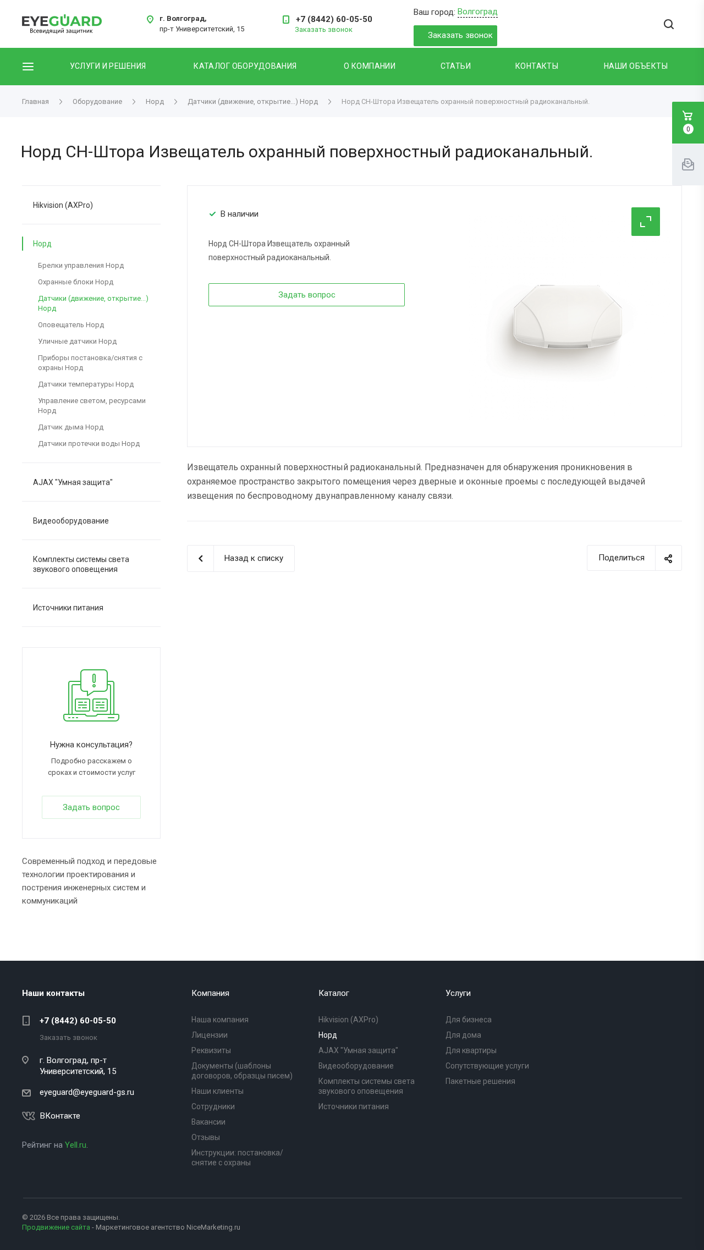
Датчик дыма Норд (70, 427)
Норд (42, 243)
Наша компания (220, 1019)
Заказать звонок (460, 35)
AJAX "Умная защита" (73, 482)
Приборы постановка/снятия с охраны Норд (90, 363)
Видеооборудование (71, 520)
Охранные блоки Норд (75, 282)
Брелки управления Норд (81, 265)
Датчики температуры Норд (86, 384)
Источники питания (68, 607)
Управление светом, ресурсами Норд (92, 406)
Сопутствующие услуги (487, 1065)
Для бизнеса (469, 1019)
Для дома (463, 1035)
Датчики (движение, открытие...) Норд (93, 303)
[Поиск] (669, 25)
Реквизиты (211, 1050)
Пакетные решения (480, 1081)
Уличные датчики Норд (77, 341)
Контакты (536, 66)
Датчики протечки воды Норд (89, 443)
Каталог (333, 993)
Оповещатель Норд (71, 325)
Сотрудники (213, 1106)
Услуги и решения (108, 66)
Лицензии (209, 1035)
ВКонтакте (60, 1116)
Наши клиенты (217, 1091)
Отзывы (205, 1137)
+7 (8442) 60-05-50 (334, 19)
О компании (369, 66)
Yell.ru (75, 1145)
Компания (210, 993)
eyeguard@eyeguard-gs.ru (87, 1092)
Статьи (456, 66)
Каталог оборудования (245, 66)
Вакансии (208, 1121)
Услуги (458, 993)
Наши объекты (636, 66)
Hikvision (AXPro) (63, 205)
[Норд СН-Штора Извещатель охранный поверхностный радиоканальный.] (567, 316)
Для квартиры (471, 1050)
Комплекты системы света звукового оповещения (81, 564)
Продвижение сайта (56, 1227)
